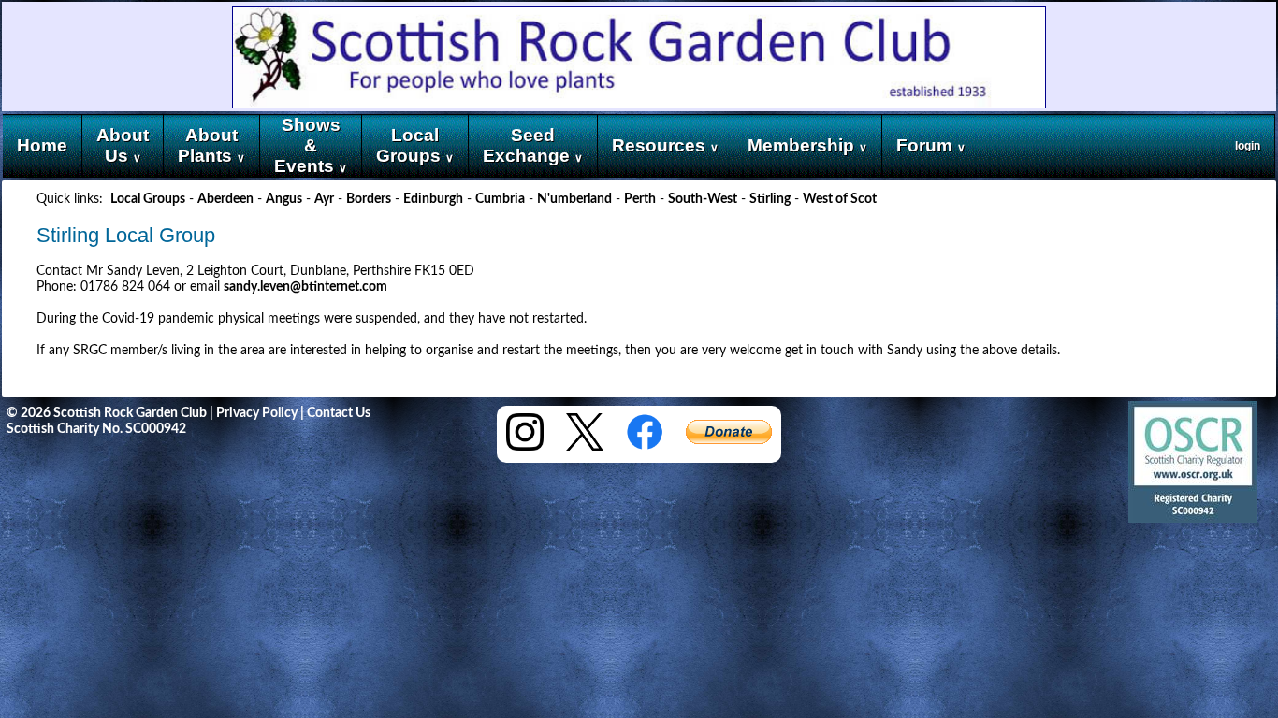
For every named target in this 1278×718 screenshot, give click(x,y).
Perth (640, 199)
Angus (284, 199)
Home (42, 145)
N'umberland (574, 199)
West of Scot (840, 199)
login (1247, 145)
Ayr (324, 199)
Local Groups (147, 199)
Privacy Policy (257, 413)
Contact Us (338, 413)
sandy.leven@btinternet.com (305, 287)
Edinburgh (433, 199)
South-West (702, 199)
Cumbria (500, 199)
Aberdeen (225, 199)
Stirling (770, 199)
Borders (368, 199)
